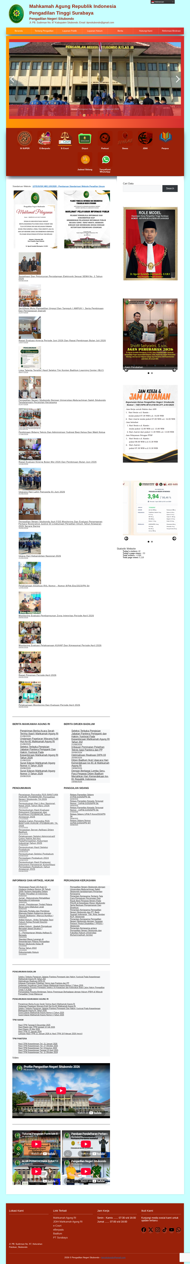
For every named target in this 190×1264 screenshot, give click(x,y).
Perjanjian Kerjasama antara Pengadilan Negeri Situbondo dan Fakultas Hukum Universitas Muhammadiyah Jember (86, 931)
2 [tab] (84, 115)
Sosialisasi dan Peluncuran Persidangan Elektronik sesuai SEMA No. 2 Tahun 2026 (60, 277)
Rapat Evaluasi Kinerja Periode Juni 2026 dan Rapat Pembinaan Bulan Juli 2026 (62, 340)
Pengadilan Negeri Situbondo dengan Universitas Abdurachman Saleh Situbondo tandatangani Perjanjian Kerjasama (62, 401)
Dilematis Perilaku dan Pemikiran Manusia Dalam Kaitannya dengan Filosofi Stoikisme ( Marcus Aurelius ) (36, 913)
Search (170, 188)
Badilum (57, 1233)
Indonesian (159, 2)
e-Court (57, 1225)
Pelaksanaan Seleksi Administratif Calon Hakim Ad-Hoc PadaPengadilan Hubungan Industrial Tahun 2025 (37, 839)
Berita (120, 31)
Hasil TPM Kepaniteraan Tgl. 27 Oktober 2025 (38, 1046)
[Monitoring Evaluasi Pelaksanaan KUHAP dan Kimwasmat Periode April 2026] (30, 632)
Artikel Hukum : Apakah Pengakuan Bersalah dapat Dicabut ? (35, 927)
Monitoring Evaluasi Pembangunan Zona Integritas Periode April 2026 (56, 615)
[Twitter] (150, 1230)
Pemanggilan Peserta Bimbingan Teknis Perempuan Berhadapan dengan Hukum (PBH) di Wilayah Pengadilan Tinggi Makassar (60, 993)
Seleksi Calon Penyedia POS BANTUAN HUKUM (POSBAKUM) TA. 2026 (38, 823)
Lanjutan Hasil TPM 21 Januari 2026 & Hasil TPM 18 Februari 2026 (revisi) (50, 1033)
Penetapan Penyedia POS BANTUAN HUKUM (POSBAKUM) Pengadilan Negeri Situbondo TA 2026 (38, 796)
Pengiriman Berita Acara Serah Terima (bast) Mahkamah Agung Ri (39, 732)
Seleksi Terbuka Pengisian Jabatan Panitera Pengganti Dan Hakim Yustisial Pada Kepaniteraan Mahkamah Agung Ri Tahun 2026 (39, 752)
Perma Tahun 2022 (28, 948)
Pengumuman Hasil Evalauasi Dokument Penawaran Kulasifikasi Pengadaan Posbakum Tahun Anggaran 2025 (37, 865)
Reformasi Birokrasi (171, 31)
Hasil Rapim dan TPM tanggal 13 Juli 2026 (36, 1027)
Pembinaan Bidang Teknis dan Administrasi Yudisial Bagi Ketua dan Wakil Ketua (62, 432)
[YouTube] (171, 1230)
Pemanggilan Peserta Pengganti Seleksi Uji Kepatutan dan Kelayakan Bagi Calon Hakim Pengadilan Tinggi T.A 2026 (61, 989)
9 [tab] (110, 115)
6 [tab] (99, 115)
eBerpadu (58, 1229)
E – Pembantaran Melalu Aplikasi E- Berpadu (35, 933)
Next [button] (177, 79)
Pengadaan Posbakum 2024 (34, 858)
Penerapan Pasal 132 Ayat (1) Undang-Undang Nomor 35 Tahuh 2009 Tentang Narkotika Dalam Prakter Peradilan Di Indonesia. (35, 890)
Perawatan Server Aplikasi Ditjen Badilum (36, 830)
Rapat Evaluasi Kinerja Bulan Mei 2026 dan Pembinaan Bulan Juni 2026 (57, 462)
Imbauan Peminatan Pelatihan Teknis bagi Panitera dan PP (87, 748)
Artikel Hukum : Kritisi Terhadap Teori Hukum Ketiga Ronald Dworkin (36, 921)
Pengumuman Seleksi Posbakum (36, 854)
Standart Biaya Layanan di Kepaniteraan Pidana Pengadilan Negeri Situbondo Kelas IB (34, 941)
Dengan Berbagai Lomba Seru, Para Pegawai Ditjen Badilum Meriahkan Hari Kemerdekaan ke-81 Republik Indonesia (90, 775)
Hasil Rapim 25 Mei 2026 (29, 1029)
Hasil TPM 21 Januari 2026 (30, 1031)
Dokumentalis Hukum (29, 952)
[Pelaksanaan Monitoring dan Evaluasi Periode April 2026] (30, 692)
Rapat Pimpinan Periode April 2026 (37, 675)
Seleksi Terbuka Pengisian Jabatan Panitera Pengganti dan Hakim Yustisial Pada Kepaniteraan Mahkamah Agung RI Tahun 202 (90, 736)
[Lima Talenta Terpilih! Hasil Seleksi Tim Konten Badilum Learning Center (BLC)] (30, 357)
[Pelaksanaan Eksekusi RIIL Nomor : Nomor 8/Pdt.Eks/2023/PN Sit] (30, 573)
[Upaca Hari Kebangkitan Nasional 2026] (30, 543)
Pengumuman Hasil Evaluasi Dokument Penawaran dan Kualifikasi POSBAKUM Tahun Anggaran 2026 (34, 813)
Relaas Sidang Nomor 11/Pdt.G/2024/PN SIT (80, 821)
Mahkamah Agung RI (64, 1217)
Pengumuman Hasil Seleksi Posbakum (33, 848)
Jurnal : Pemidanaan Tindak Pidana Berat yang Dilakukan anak (35, 905)
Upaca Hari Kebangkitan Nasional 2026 (40, 556)
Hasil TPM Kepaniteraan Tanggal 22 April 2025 (38, 1050)
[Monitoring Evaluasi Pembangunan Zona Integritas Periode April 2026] (30, 603)
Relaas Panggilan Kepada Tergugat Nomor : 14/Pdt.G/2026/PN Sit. (86, 802)
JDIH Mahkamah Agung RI (68, 1221)
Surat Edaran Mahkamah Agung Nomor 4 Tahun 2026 (37, 764)
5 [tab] (95, 115)
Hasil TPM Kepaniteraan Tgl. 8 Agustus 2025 (37, 1048)
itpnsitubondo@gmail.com (113, 1257)
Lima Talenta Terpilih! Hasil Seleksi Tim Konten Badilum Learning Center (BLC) (61, 370)
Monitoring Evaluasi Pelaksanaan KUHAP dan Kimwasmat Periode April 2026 (60, 645)
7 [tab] (103, 115)
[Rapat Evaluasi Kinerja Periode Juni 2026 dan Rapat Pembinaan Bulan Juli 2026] (30, 327)
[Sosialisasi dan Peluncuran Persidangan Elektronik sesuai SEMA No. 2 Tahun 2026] (30, 263)
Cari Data (128, 183)
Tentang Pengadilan (44, 31)
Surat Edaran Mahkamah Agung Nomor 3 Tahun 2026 (37, 772)
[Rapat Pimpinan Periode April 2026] (30, 662)
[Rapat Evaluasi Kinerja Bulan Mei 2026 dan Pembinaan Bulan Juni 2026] (30, 449)
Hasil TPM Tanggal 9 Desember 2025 (34, 1025)
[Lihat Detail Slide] (150, 332)
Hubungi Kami (145, 31)
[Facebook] (143, 1230)
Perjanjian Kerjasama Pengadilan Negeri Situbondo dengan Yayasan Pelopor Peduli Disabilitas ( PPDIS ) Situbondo (86, 922)
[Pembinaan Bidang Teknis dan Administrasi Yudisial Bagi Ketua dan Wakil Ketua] (30, 419)
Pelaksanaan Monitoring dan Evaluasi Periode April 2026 (49, 705)
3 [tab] (88, 115)
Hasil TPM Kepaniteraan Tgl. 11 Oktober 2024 (38, 1052)
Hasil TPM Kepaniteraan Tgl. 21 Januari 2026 (37, 1044)
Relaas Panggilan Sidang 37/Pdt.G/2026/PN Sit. (82, 795)
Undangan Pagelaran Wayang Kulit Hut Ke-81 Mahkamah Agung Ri (39, 740)
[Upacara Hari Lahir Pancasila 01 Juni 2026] (30, 479)
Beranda (19, 31)
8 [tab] (106, 115)
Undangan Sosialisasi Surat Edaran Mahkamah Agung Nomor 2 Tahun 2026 (50, 985)
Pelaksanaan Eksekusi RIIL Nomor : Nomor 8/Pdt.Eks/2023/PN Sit (54, 585)
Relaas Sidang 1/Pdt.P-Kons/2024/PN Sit (87, 815)
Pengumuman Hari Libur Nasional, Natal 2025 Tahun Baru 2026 (37, 804)
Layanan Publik (69, 31)
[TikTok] (164, 1230)
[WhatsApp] (178, 1230)
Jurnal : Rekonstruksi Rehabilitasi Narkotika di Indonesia (34, 899)
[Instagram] (157, 1230)
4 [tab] (92, 115)
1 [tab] (80, 115)
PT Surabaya (60, 1237)
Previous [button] (12, 79)
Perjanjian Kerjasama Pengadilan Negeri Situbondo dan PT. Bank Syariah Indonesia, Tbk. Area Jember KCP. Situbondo (87, 913)
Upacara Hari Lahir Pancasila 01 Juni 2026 (42, 492)
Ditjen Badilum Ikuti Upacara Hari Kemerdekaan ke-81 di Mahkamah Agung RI (90, 763)
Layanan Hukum (95, 31)
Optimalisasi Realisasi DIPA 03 (88, 755)
